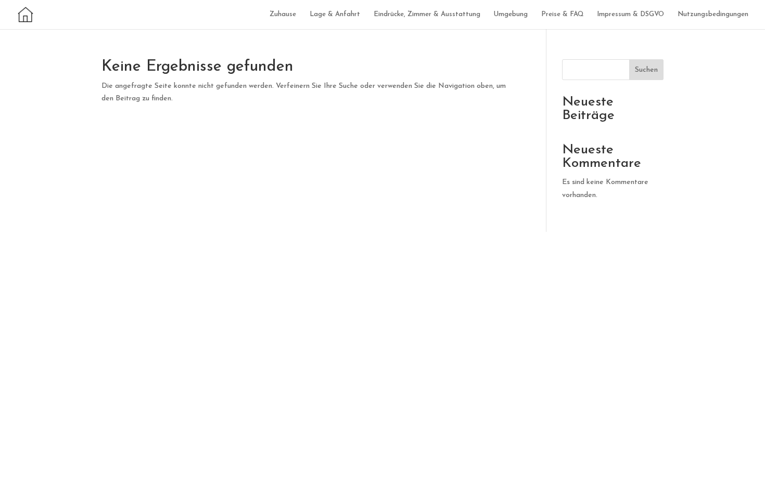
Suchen (646, 70)
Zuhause (283, 14)
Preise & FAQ (562, 14)
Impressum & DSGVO (630, 14)
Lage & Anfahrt (335, 14)
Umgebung (511, 14)
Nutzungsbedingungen (713, 14)
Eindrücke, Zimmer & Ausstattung (427, 14)
